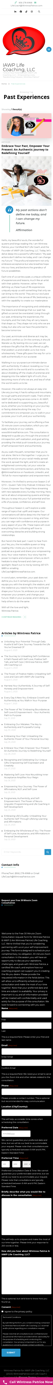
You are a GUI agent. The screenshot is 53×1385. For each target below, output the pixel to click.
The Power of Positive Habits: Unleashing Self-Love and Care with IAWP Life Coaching (27, 675)
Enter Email (7, 1057)
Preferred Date (15, 1127)
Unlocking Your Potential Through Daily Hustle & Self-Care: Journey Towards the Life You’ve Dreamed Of (27, 644)
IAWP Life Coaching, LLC (19, 67)
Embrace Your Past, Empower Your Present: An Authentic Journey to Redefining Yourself (26, 149)
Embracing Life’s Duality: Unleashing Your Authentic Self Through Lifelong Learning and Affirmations (25, 819)
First (4, 1019)
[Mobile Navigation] (48, 49)
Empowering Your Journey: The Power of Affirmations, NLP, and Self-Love (25, 788)
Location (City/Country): (15, 1106)
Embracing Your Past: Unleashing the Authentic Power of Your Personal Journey (26, 737)
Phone (10, 1085)
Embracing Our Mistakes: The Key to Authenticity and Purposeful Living (22, 725)
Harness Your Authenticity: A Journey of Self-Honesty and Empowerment (27, 687)
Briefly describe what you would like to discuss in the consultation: (23, 1193)
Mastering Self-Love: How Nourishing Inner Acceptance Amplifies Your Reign (26, 776)
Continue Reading (11, 617)
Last (4, 1031)
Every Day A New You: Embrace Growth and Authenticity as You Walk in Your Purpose (26, 699)
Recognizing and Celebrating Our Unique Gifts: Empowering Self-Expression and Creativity (25, 763)
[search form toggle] (39, 12)
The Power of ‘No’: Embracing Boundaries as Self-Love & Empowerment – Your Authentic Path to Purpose (27, 712)
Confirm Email (8, 1068)
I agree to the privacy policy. (18, 1311)
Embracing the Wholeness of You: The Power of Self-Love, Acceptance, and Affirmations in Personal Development (27, 834)
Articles (6, 142)
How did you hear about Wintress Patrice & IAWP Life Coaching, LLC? (26, 1253)
